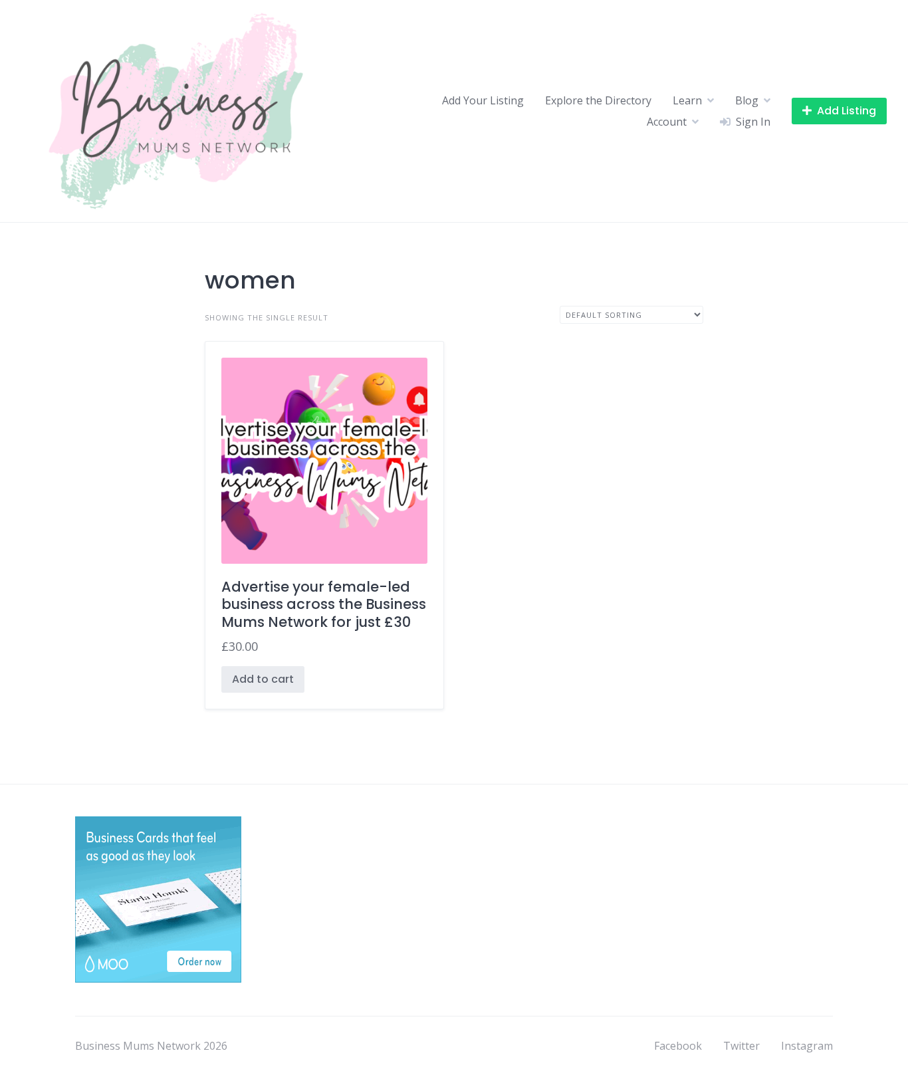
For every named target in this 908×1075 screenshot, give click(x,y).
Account (667, 121)
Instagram (807, 1045)
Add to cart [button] (263, 679)
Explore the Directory (598, 100)
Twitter (741, 1045)
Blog (746, 100)
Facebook (678, 1045)
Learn (687, 100)
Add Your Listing (483, 100)
